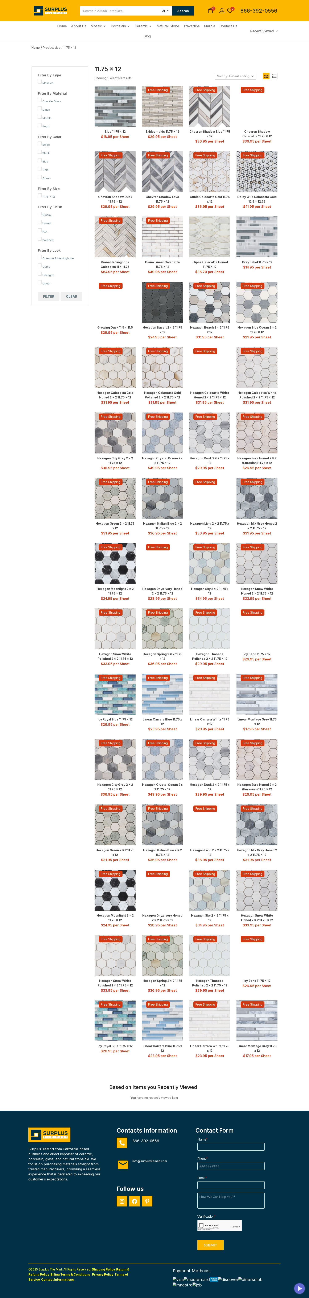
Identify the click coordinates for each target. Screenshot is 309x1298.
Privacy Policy (102, 1274)
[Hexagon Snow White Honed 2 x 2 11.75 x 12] (256, 563)
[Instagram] (122, 1201)
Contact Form (214, 1130)
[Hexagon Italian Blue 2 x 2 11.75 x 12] (162, 498)
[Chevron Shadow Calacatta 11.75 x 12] (256, 106)
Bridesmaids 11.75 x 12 (162, 131)
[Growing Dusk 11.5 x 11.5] (115, 302)
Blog (147, 36)
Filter (48, 296)
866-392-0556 (258, 11)
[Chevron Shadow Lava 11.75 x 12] (162, 171)
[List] (274, 76)
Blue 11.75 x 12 (115, 131)
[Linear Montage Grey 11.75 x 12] (256, 694)
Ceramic (142, 26)
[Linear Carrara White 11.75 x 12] (209, 694)
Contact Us (228, 26)
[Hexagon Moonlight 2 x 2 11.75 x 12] (115, 563)
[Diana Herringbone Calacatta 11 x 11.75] (115, 236)
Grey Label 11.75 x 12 (257, 262)
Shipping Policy (103, 1269)
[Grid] (266, 76)
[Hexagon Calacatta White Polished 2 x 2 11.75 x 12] (256, 367)
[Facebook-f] (134, 1201)
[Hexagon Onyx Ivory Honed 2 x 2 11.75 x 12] (162, 563)
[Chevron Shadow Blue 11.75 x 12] (209, 106)
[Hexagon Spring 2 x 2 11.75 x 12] (162, 628)
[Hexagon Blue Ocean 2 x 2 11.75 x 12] (256, 302)
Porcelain (119, 26)
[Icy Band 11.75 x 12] (256, 628)
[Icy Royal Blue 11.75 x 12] (115, 694)
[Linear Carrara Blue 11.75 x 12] (162, 694)
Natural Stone (168, 26)
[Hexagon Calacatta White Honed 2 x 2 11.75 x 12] (209, 367)
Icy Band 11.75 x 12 (257, 654)
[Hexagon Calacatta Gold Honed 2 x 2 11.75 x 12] (115, 367)
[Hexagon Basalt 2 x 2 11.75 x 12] (162, 302)
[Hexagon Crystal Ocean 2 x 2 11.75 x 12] (162, 433)
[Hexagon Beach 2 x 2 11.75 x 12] (209, 302)
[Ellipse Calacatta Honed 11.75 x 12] (209, 236)
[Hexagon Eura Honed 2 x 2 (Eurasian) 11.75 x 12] (256, 433)
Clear (71, 296)
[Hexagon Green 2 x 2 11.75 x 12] (115, 498)
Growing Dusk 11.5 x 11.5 (115, 327)
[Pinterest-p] (147, 1201)
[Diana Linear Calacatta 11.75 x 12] (162, 236)
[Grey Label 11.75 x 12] (256, 236)
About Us (78, 26)
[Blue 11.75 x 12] (115, 106)
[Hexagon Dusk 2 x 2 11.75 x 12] (209, 433)
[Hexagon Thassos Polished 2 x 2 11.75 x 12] (209, 628)
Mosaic (97, 26)
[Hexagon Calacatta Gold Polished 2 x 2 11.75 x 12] (162, 367)
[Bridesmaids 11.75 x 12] (162, 106)
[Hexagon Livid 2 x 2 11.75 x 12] (209, 498)
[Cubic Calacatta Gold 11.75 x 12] (209, 171)
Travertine (191, 26)
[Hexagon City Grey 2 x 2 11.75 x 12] (115, 433)
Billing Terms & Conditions (70, 1274)
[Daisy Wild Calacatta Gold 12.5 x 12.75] (256, 171)
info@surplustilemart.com (149, 1161)
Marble (209, 26)
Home (62, 26)
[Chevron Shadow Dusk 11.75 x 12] (115, 171)
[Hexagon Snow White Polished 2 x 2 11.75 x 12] (115, 628)
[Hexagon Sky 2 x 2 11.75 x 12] (209, 563)
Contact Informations (58, 1279)
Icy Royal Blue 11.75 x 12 (115, 719)
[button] (165, 11)
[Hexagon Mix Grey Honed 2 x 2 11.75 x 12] (256, 498)
